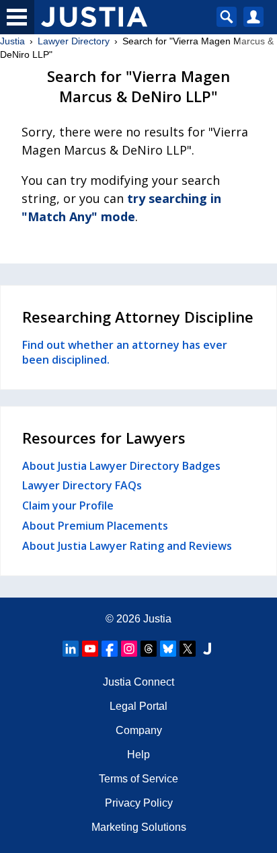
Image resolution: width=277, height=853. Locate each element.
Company (139, 730)
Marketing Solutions (138, 827)
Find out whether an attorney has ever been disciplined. (124, 352)
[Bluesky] (168, 649)
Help (138, 754)
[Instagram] (129, 649)
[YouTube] (90, 649)
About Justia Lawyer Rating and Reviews (127, 545)
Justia (12, 41)
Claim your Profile (68, 505)
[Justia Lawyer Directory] (207, 649)
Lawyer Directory (74, 41)
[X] (188, 649)
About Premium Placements (95, 525)
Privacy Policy (139, 803)
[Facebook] (110, 649)
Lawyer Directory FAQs (82, 485)
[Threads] (149, 649)
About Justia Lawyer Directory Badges (121, 465)
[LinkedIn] (71, 649)
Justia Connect (138, 682)
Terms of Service (138, 778)
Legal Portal (138, 706)
